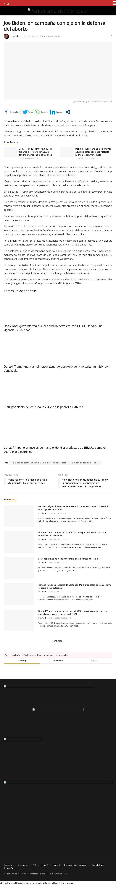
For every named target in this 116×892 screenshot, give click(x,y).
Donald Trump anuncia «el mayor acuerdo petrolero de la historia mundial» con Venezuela (93, 151)
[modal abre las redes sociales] (68, 112)
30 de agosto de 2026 (86, 158)
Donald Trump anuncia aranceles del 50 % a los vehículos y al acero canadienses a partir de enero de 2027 (72, 612)
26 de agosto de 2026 (57, 592)
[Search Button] (111, 10)
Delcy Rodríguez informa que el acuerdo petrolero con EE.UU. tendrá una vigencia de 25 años (35, 151)
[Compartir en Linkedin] (57, 112)
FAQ (34, 865)
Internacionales (53, 36)
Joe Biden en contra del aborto (85, 463)
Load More (58, 641)
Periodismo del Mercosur (75, 865)
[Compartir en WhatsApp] (41, 112)
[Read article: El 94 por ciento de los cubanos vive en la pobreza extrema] (19, 568)
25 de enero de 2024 (33, 36)
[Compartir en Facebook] (11, 112)
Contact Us (23, 865)
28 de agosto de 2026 (57, 563)
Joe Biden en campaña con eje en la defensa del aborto (38, 463)
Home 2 (44, 865)
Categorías (9, 865)
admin (16, 36)
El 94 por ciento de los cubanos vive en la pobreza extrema (68, 558)
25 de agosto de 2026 (57, 618)
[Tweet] (27, 112)
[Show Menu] (5, 10)
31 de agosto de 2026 (29, 158)
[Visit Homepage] (58, 10)
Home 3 (56, 865)
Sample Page (98, 865)
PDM (5, 4)
